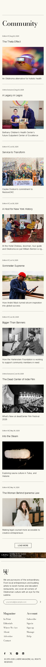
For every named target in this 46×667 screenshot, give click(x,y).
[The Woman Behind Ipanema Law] (23, 512)
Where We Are (10, 627)
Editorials (8, 623)
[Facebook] (4, 653)
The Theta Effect (11, 41)
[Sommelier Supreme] (23, 285)
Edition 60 (5, 431)
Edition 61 (5, 36)
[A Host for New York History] (23, 228)
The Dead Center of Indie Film (18, 379)
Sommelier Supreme (13, 265)
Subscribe (31, 619)
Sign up (30, 627)
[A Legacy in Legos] (23, 115)
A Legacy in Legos (12, 95)
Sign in (30, 623)
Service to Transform (13, 152)
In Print (7, 619)
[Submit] (40, 601)
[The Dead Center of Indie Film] (23, 399)
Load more (23, 545)
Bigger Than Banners (13, 322)
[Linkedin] (23, 653)
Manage (30, 631)
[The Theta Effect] (23, 61)
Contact (7, 640)
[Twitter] (10, 653)
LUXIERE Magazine (22, 659)
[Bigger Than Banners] (23, 342)
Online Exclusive (8, 90)
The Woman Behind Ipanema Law (20, 492)
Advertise (8, 636)
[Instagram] (17, 653)
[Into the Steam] (23, 455)
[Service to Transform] (23, 172)
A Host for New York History (17, 208)
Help (29, 636)
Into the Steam (10, 436)
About (6, 631)
